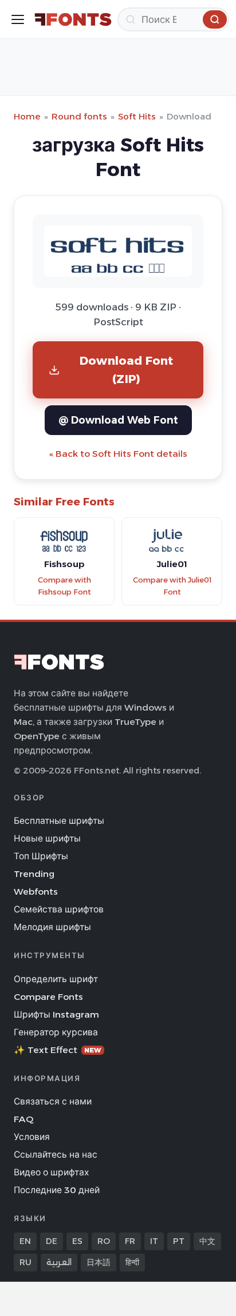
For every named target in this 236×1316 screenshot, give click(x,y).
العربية (59, 1262)
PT (178, 1241)
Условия (32, 1136)
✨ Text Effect (57, 1049)
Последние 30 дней (57, 1190)
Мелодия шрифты (52, 927)
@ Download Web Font (118, 420)
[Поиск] (215, 19)
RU (25, 1262)
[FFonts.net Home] (73, 19)
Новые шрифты (47, 838)
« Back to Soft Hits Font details (118, 453)
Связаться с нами (53, 1101)
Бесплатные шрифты (59, 820)
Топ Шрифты (41, 856)
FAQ (23, 1119)
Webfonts (36, 891)
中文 (207, 1241)
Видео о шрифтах (51, 1172)
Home (27, 116)
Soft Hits (137, 116)
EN (25, 1241)
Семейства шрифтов (59, 909)
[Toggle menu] (18, 19)
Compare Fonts (48, 996)
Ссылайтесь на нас (55, 1154)
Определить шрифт (56, 979)
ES (77, 1241)
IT (154, 1241)
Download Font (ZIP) (127, 369)
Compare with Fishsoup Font (64, 586)
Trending (34, 873)
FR (130, 1241)
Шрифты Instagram (56, 1014)
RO (103, 1241)
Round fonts (79, 116)
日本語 (98, 1262)
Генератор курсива (56, 1032)
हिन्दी (132, 1262)
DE (51, 1241)
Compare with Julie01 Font (172, 586)
